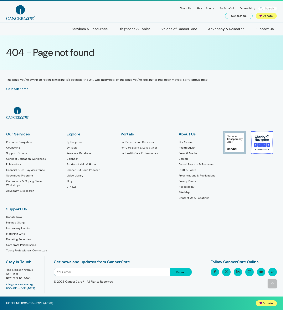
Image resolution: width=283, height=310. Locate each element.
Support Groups (16, 153)
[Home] (20, 12)
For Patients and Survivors (137, 142)
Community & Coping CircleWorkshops (24, 183)
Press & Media (188, 153)
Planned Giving (15, 222)
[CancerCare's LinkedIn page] (238, 272)
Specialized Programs (19, 175)
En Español (227, 8)
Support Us (16, 209)
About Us (185, 8)
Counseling (13, 147)
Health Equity (205, 8)
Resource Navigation (19, 142)
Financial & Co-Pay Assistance (25, 170)
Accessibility (247, 8)
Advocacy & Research (20, 190)
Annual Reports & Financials (196, 164)
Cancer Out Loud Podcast (83, 170)
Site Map (184, 192)
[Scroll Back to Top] (272, 283)
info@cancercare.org (19, 284)
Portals (127, 134)
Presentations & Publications (197, 175)
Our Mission (186, 142)
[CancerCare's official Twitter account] (226, 272)
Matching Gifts (15, 233)
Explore (73, 134)
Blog (69, 181)
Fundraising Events (18, 228)
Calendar (72, 158)
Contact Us (239, 16)
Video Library (75, 175)
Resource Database (79, 153)
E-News (71, 186)
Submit (181, 272)
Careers (183, 158)
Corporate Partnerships (21, 245)
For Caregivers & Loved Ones (139, 147)
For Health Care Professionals (139, 153)
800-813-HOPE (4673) (20, 288)
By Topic (72, 147)
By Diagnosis (75, 142)
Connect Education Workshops (26, 158)
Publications (14, 164)
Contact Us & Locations (194, 198)
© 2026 (83, 282)
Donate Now (14, 217)
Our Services (18, 134)
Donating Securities (18, 239)
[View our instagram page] (249, 272)
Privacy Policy (187, 181)
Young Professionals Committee (26, 250)
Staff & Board (187, 170)
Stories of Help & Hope (81, 164)
